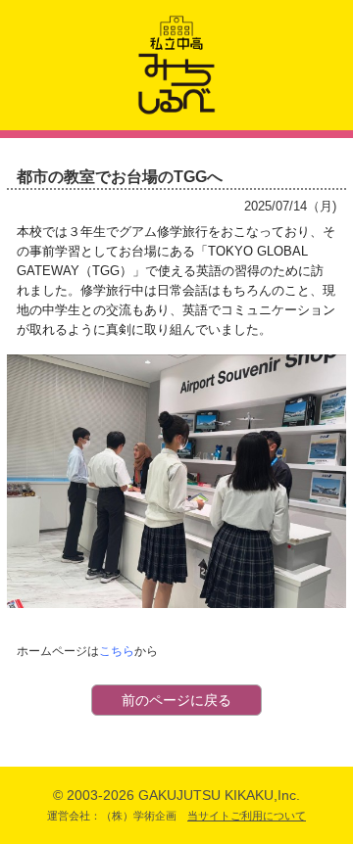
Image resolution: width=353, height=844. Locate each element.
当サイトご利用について (246, 815)
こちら (116, 651)
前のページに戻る (176, 700)
